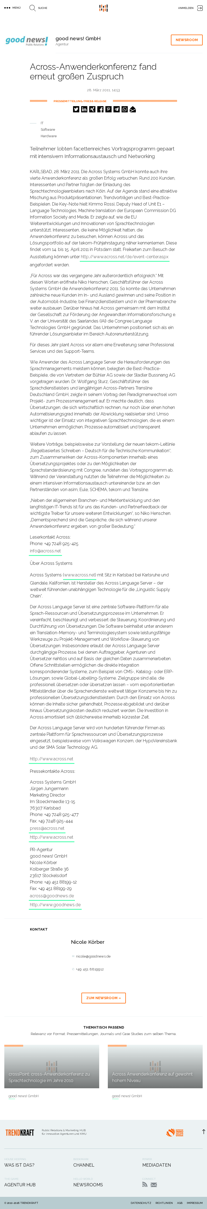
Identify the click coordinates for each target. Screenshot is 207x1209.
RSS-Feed (144, 1184)
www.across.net (79, 574)
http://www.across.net (51, 758)
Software (48, 129)
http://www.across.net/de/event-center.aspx (124, 256)
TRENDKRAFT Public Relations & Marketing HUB (103, 8)
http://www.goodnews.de (55, 904)
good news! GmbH (24, 1096)
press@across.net (47, 828)
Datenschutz (141, 1202)
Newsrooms (88, 1184)
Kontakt (154, 1185)
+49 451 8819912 (90, 969)
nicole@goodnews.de (93, 956)
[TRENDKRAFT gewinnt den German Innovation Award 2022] (174, 1134)
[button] (76, 109)
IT (42, 123)
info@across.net (45, 550)
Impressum (195, 1202)
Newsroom (187, 40)
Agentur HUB (20, 1184)
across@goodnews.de (52, 895)
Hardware (49, 136)
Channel (83, 1165)
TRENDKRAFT (29, 1202)
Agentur (62, 44)
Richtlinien (164, 1202)
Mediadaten (156, 1165)
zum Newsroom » (103, 998)
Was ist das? (19, 1165)
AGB (179, 1202)
